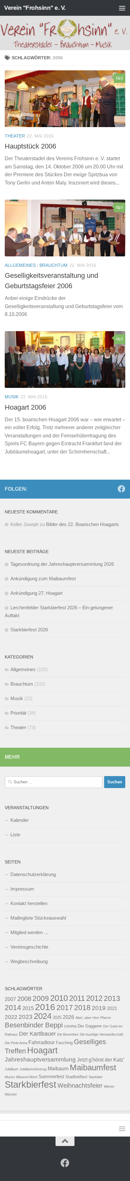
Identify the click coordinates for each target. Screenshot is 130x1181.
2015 (28, 1008)
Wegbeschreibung (29, 961)
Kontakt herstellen (28, 903)
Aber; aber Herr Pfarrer (93, 1018)
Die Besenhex (68, 1034)
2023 (25, 1016)
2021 (112, 1008)
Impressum (22, 889)
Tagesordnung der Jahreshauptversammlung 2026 (62, 564)
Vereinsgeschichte (29, 947)
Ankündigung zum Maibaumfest (43, 578)
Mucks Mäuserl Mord (21, 1077)
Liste (15, 834)
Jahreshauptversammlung (40, 1059)
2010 (59, 998)
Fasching (64, 1042)
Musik (12, 396)
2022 (11, 1017)
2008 (24, 998)
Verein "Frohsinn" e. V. (35, 7)
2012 (94, 998)
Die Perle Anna (16, 1043)
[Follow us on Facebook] (121, 489)
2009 (40, 998)
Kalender (19, 820)
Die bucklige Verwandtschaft (101, 1034)
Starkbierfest (30, 1084)
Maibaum (58, 1068)
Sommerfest (51, 1076)
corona (70, 1026)
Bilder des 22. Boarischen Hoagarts (82, 524)
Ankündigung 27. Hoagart (36, 593)
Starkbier (96, 1077)
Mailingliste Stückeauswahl (38, 918)
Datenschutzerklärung (33, 874)
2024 (42, 1016)
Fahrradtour (41, 1042)
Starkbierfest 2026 (29, 629)
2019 (99, 1007)
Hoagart (42, 1050)
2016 (45, 1007)
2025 (57, 1017)
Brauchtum (53, 265)
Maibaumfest (93, 1067)
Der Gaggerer (90, 1026)
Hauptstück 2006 (30, 146)
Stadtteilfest (76, 1076)
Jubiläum (11, 1069)
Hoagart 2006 (25, 407)
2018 (82, 1007)
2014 (13, 1007)
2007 (10, 999)
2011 (77, 998)
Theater (15, 135)
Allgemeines (20, 265)
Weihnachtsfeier (80, 1085)
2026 (68, 1017)
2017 (64, 1007)
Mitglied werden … (29, 932)
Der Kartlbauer (37, 1033)
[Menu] (122, 8)
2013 (112, 998)
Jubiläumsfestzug (33, 1069)
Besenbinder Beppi (34, 1025)
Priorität (18, 713)
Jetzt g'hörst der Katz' (100, 1059)
